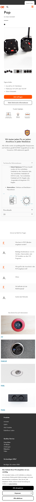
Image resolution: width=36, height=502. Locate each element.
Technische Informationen (12, 163)
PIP (2, 337)
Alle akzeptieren (18, 488)
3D (4, 214)
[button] (6, 7)
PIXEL (3, 386)
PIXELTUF (4, 361)
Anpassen (18, 493)
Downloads (7, 210)
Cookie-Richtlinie (12, 484)
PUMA (3, 410)
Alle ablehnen (18, 498)
